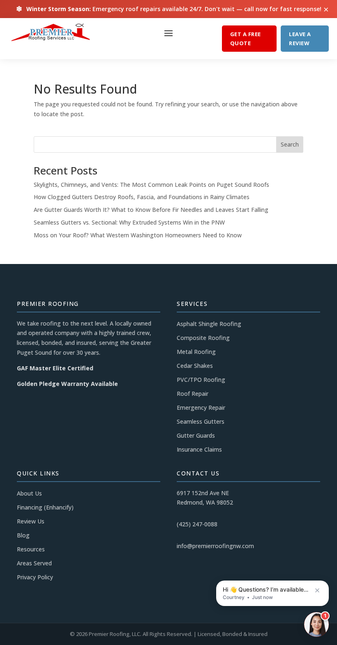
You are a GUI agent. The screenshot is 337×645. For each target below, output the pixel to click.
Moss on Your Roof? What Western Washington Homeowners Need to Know (138, 235)
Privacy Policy (35, 577)
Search (290, 144)
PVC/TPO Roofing (201, 379)
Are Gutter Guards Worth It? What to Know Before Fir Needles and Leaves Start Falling (151, 209)
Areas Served (34, 563)
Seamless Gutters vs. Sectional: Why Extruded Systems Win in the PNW (129, 222)
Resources (31, 549)
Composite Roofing (203, 338)
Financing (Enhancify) (45, 507)
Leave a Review (300, 38)
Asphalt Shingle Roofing (209, 324)
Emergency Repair (201, 407)
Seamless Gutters (200, 421)
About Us (29, 493)
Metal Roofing (196, 352)
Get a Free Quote (245, 38)
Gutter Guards (196, 435)
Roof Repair (192, 393)
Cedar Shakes (195, 366)
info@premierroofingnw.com (215, 546)
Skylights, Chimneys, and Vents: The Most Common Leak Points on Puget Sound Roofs (151, 184)
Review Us (30, 521)
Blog (23, 535)
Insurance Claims (199, 449)
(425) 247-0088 (197, 524)
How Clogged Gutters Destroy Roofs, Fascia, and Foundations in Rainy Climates (141, 197)
